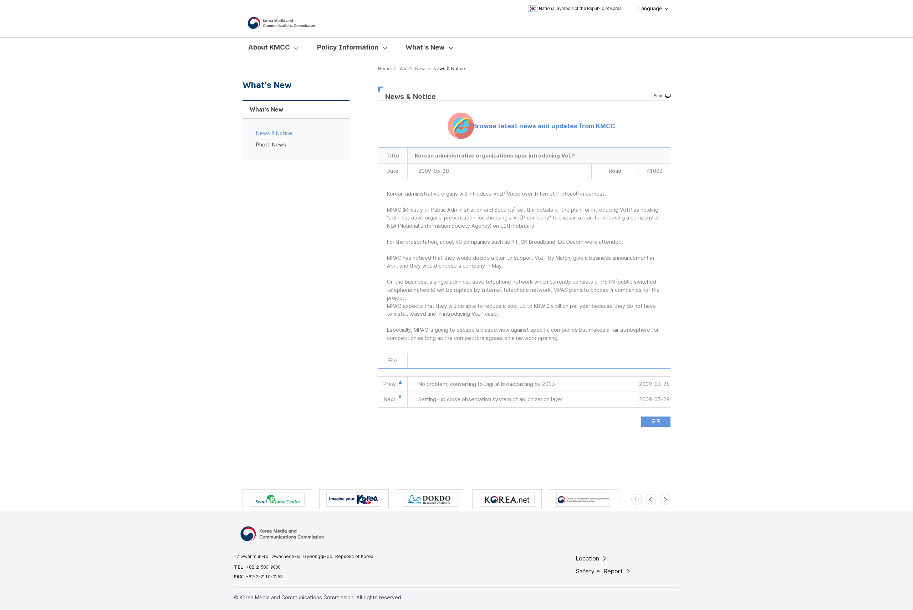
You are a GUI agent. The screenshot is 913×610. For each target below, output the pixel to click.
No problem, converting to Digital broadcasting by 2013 (486, 384)
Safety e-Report (600, 571)
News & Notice (274, 133)
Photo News (271, 144)
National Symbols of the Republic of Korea (580, 8)
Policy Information (347, 47)
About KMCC (269, 47)
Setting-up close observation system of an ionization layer (490, 399)
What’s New (266, 109)
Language (651, 8)
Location (588, 558)
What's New (425, 47)
